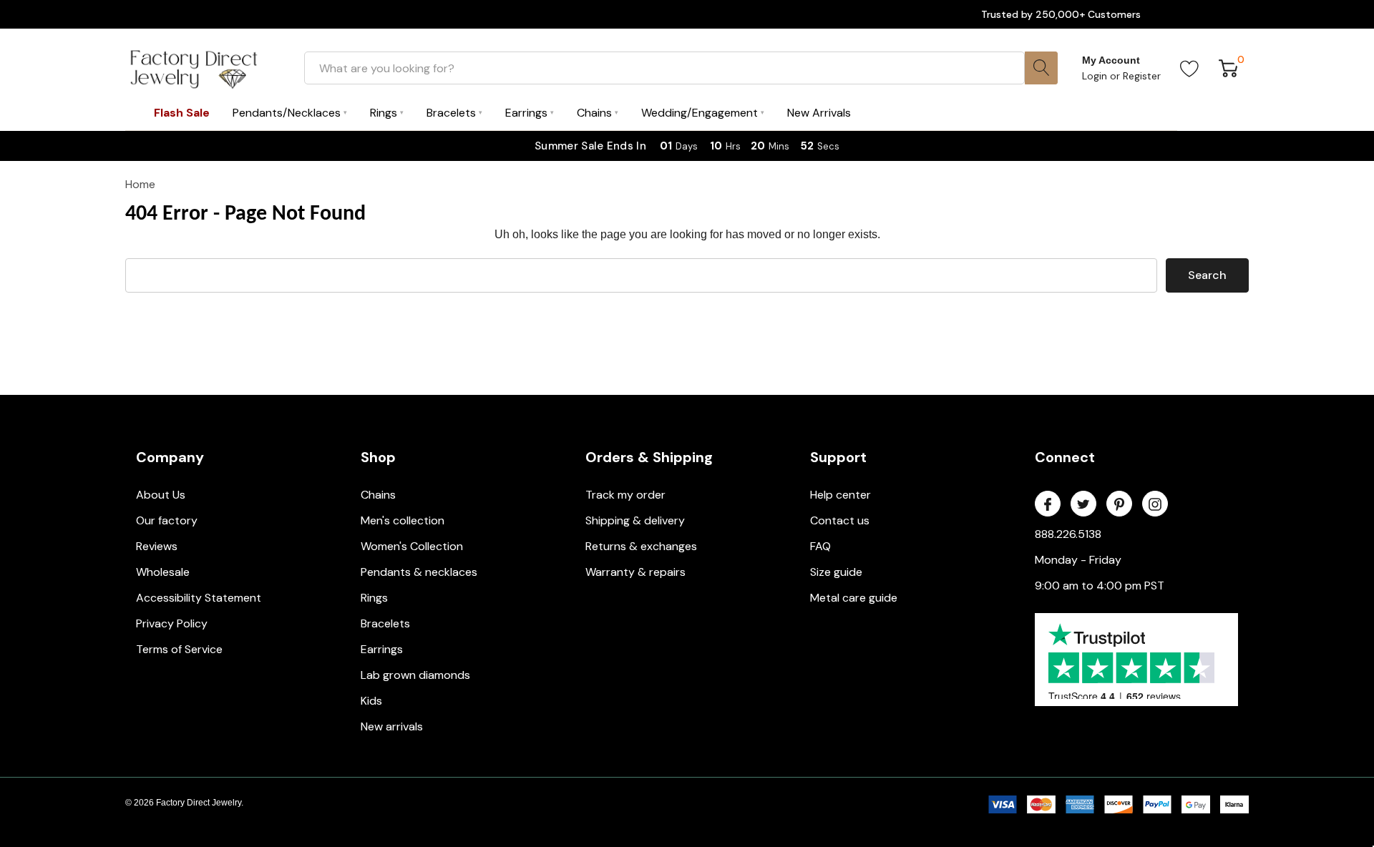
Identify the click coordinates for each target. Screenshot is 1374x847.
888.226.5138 (1068, 534)
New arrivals (392, 726)
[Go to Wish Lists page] (1189, 68)
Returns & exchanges (641, 546)
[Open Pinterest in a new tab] (1119, 504)
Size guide (836, 571)
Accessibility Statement (198, 597)
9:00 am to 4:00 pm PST (1099, 585)
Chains (378, 494)
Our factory (167, 520)
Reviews (156, 546)
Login (1096, 75)
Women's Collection (412, 546)
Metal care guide (853, 597)
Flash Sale (182, 112)
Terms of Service (179, 649)
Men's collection (402, 520)
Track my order (625, 494)
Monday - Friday (1078, 559)
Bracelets (385, 623)
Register (1142, 75)
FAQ (820, 546)
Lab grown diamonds (415, 674)
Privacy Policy (172, 623)
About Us (160, 494)
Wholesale (163, 571)
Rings (374, 597)
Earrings (382, 649)
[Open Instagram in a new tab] (1155, 504)
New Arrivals (819, 112)
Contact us (839, 520)
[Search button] (1041, 68)
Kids (371, 700)
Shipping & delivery (635, 520)
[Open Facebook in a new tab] (1048, 504)
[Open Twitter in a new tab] (1083, 504)
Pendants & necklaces (419, 571)
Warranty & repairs (635, 571)
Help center (840, 494)
